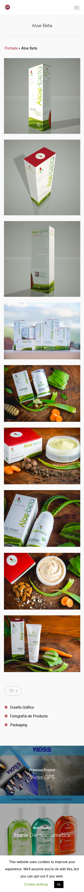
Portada (11, 48)
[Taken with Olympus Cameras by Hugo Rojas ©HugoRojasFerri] (42, 393)
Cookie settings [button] (36, 884)
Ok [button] (59, 884)
